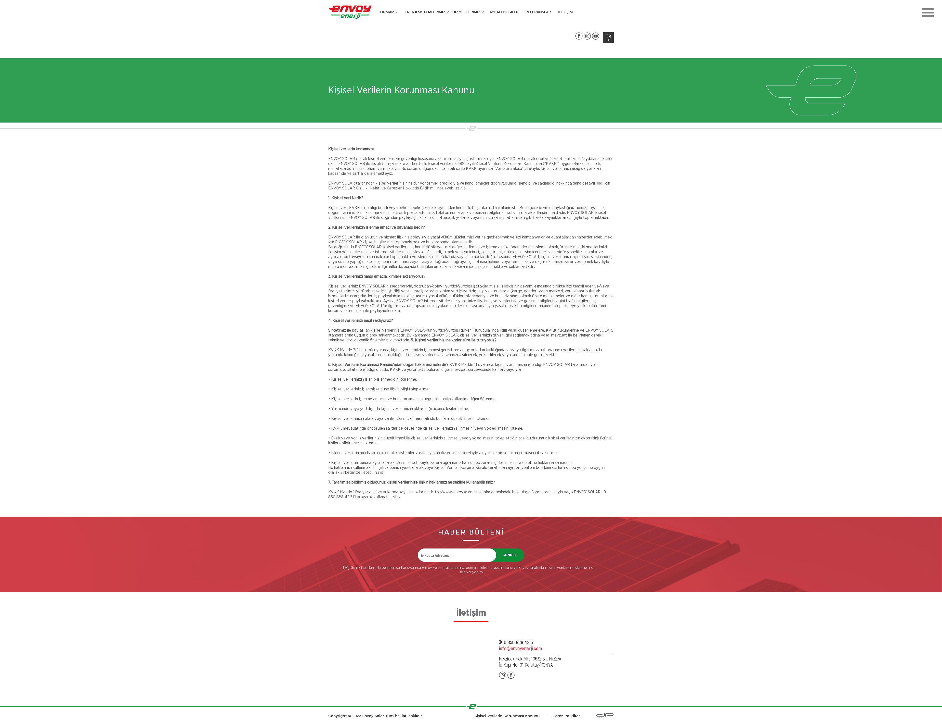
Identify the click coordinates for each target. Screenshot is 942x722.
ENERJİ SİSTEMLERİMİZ (425, 12)
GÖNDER (509, 555)
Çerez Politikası (566, 715)
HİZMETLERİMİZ (466, 12)
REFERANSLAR (538, 12)
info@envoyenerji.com (520, 648)
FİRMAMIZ (389, 12)
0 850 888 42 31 (519, 642)
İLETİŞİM (565, 12)
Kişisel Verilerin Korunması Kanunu (507, 715)
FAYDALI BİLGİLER (503, 12)
